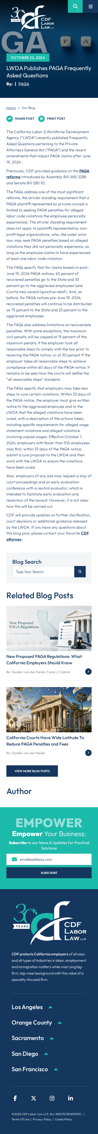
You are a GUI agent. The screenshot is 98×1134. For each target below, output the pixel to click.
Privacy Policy (42, 1119)
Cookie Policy (63, 1119)
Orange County (32, 1022)
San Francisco (30, 1069)
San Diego (25, 1053)
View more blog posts (32, 771)
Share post (24, 119)
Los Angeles (28, 1007)
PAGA (23, 83)
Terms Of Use (20, 1119)
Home (11, 108)
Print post (56, 119)
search (80, 571)
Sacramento (28, 1038)
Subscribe (49, 873)
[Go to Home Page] (32, 18)
